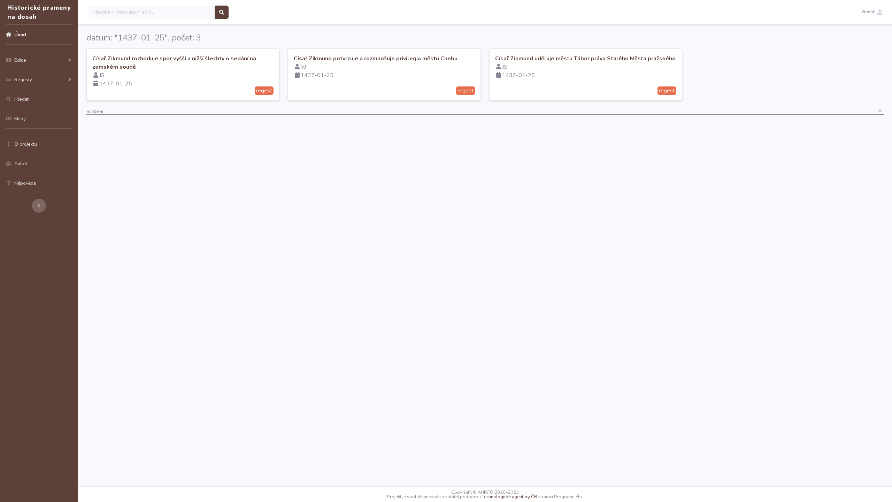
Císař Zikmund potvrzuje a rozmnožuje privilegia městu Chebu (375, 58)
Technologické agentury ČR (509, 497)
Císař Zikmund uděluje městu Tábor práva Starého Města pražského (585, 58)
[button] (872, 12)
